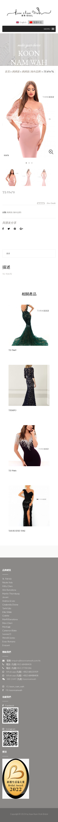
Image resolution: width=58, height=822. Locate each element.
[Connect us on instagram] (10, 738)
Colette (5, 615)
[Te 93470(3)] (29, 117)
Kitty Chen (7, 586)
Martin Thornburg (10, 593)
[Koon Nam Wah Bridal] (29, 12)
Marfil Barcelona (10, 619)
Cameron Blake (9, 630)
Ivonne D (6, 634)
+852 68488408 (30, 675)
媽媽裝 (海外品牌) (31, 71)
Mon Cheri (7, 623)
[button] (47, 29)
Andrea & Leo (8, 601)
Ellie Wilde (7, 612)
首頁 (7, 71)
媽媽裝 (15, 71)
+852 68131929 (30, 671)
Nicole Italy (7, 582)
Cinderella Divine (10, 604)
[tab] (29, 254)
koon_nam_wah (16, 686)
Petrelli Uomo (8, 637)
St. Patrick (7, 578)
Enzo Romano (8, 641)
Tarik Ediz (6, 608)
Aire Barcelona (9, 590)
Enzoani (6, 645)
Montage (6, 626)
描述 (8, 253)
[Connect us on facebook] (10, 715)
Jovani (5, 597)
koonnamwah (15, 690)
